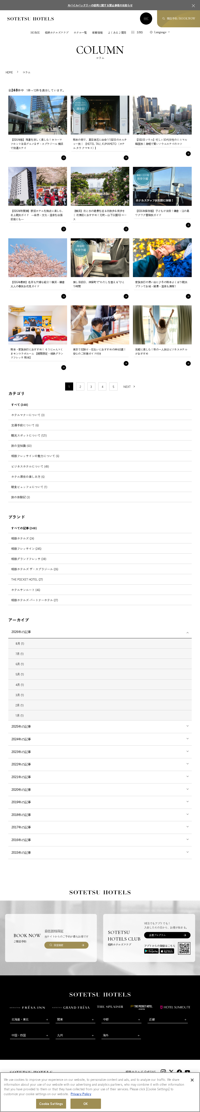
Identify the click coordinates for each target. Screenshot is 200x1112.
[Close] (192, 1080)
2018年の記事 (21, 815)
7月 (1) (20, 653)
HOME (35, 32)
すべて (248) (19, 404)
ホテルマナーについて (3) (28, 415)
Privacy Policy (81, 1094)
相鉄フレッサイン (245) (26, 548)
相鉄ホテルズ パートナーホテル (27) (34, 600)
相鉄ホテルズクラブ (56, 32)
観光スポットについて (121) (29, 435)
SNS (140, 32)
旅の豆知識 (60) (21, 445)
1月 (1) (20, 715)
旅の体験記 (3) (20, 497)
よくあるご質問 (117, 32)
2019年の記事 (21, 802)
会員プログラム (157, 935)
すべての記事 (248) (24, 528)
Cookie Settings (51, 1103)
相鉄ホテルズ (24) (22, 538)
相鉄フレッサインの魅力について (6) (35, 456)
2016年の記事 (21, 840)
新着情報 (97, 32)
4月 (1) (20, 684)
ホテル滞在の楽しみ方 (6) (28, 476)
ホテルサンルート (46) (25, 590)
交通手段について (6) (25, 425)
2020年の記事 (21, 789)
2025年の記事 (21, 726)
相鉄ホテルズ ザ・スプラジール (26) (34, 569)
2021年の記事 (21, 777)
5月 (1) (20, 674)
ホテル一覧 (80, 32)
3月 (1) (20, 695)
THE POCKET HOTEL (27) (27, 579)
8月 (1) (20, 643)
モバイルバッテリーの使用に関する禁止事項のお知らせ (100, 5)
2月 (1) (20, 705)
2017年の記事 (21, 827)
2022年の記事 (21, 764)
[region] (100, 1092)
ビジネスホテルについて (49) (30, 466)
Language (160, 32)
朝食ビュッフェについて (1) (29, 487)
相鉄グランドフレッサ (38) (28, 559)
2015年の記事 (21, 852)
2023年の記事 (21, 752)
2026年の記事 (21, 632)
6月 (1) (20, 664)
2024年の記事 (21, 739)
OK (85, 1103)
